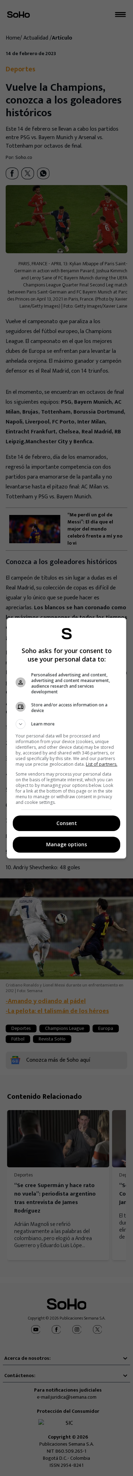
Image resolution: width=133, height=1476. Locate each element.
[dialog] (67, 738)
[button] (67, 724)
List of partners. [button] (101, 764)
